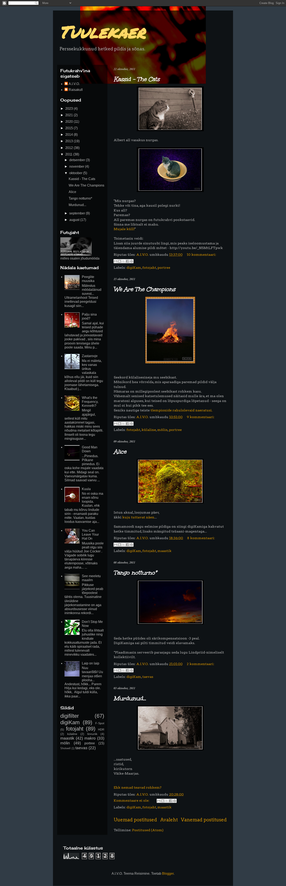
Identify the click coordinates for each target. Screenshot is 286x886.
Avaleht (169, 820)
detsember (77, 160)
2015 (69, 128)
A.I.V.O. (74, 84)
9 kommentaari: (200, 417)
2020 (69, 121)
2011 (69, 154)
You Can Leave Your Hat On (90, 534)
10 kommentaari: (201, 255)
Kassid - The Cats (137, 79)
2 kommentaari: (200, 664)
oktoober (76, 173)
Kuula (86, 489)
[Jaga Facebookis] (127, 261)
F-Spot (99, 723)
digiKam (133, 268)
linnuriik (92, 734)
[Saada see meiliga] (115, 261)
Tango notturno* (135, 572)
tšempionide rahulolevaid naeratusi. (182, 410)
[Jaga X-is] (123, 261)
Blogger (168, 873)
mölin (162, 430)
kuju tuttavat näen (138, 517)
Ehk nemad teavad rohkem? (137, 787)
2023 (69, 108)
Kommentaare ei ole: (132, 800)
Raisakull (76, 89)
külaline (149, 430)
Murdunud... (130, 698)
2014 (69, 134)
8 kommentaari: (201, 538)
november (77, 166)
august (74, 220)
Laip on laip (90, 663)
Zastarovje (90, 356)
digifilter (69, 716)
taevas (147, 677)
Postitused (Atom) (148, 830)
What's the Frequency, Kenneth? (90, 401)
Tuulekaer (102, 31)
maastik (164, 551)
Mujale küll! (124, 229)
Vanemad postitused (204, 820)
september (77, 213)
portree (163, 268)
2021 (69, 115)
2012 (69, 148)
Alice (120, 451)
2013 (69, 141)
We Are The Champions (144, 289)
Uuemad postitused (135, 820)
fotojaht (149, 268)
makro (90, 738)
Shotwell (65, 748)
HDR (101, 729)
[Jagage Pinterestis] (131, 261)
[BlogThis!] (119, 261)
